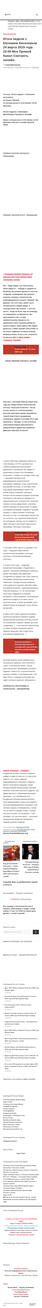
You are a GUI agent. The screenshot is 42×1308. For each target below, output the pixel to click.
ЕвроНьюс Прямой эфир (11, 1120)
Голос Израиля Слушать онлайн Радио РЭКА (18, 1179)
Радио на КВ (7, 1102)
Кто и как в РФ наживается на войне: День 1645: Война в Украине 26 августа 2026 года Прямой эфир (21, 1066)
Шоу (17, 21)
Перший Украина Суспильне (13, 1122)
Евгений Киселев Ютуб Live (12, 1129)
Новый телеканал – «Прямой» (16, 771)
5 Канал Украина (8, 1108)
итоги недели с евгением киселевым (19, 830)
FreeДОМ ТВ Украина (10, 1106)
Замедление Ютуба (9, 1113)
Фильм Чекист (8, 1118)
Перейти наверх (32, 1304)
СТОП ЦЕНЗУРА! (8, 1111)
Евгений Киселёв (27, 21)
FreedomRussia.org (12, 65)
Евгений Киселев (23, 829)
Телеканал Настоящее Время (13, 1104)
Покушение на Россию (11, 1126)
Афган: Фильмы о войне (11, 1124)
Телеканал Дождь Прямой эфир (14, 1099)
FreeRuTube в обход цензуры (21, 899)
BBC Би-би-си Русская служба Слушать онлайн (19, 1197)
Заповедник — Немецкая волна (14, 1115)
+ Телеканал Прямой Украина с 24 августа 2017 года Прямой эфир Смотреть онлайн (18, 277)
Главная (11, 21)
